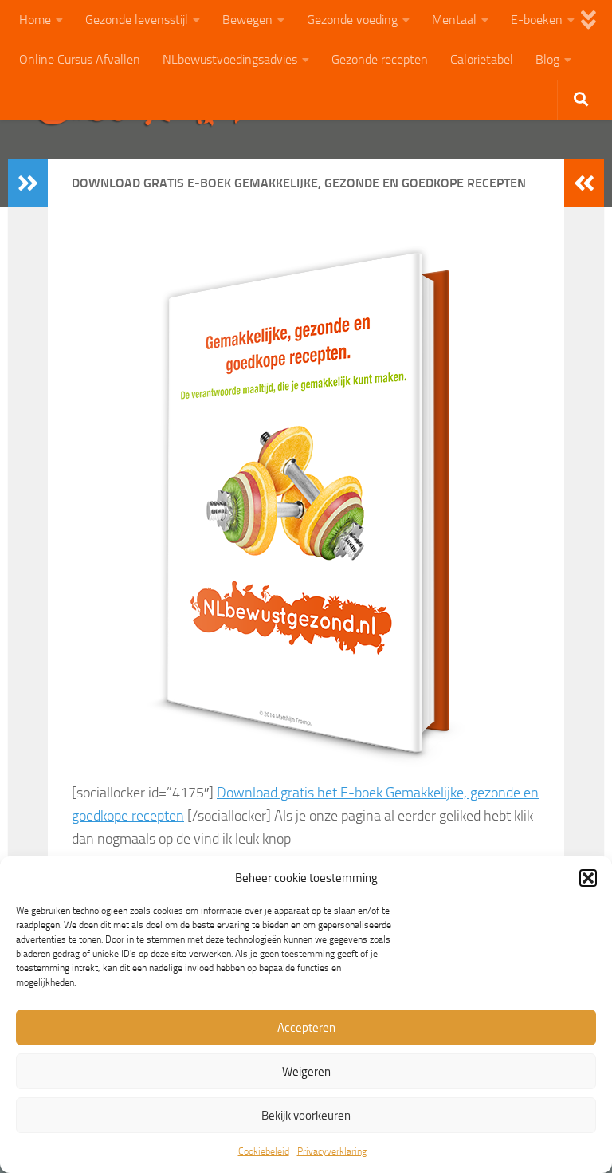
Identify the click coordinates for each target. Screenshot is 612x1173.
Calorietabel (481, 59)
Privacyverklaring (332, 1151)
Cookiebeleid (263, 1151)
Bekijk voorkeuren (306, 1115)
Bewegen (247, 19)
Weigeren (306, 1072)
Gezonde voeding (352, 19)
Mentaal (454, 19)
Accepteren (306, 1028)
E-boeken (537, 19)
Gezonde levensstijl (136, 19)
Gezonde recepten (380, 59)
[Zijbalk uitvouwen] (28, 183)
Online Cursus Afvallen (79, 59)
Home (35, 19)
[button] (588, 878)
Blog (547, 59)
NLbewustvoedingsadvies (230, 59)
